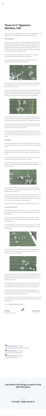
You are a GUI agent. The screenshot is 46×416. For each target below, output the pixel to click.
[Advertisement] (23, 16)
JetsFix (2, 414)
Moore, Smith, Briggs (19, 304)
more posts (9, 312)
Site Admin (7, 311)
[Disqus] (23, 328)
